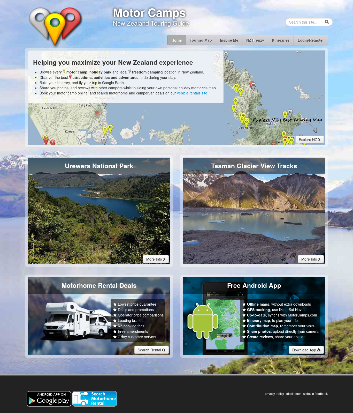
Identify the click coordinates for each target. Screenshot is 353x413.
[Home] (54, 26)
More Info (154, 259)
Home (177, 40)
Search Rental (150, 349)
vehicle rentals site (192, 92)
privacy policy (274, 393)
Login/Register (311, 40)
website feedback (315, 393)
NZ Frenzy (255, 40)
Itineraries (281, 40)
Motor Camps (149, 12)
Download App (304, 349)
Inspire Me (229, 40)
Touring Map (201, 40)
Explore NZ (308, 139)
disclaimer (293, 393)
